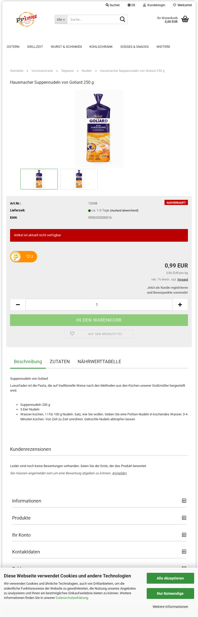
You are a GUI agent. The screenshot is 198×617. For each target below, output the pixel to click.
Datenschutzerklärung (72, 598)
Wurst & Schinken (66, 47)
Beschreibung (28, 361)
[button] (131, 5)
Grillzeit (35, 47)
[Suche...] (122, 19)
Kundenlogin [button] (155, 5)
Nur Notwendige (170, 593)
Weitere (163, 47)
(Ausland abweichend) (124, 210)
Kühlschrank (101, 47)
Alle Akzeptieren (170, 578)
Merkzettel (184, 5)
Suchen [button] (114, 5)
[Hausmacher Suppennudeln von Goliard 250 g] (99, 129)
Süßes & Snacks (134, 47)
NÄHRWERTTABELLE (99, 361)
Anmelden (119, 473)
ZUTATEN (60, 361)
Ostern (13, 47)
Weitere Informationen (170, 607)
